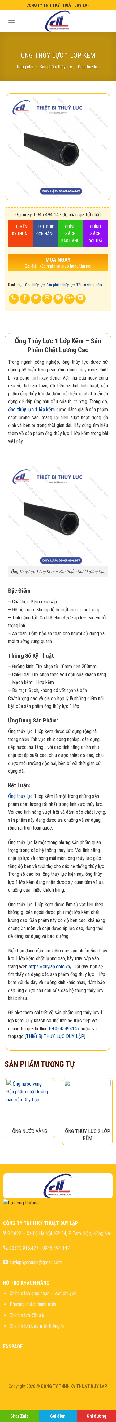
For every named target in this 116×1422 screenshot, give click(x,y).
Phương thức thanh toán (33, 1304)
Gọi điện (58, 1416)
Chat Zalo (19, 1416)
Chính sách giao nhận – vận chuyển (43, 1293)
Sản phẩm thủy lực (56, 66)
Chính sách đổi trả (27, 1315)
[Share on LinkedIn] (80, 299)
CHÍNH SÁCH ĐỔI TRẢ (95, 233)
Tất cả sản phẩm (89, 284)
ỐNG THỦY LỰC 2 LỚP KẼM (87, 1134)
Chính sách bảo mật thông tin (38, 1326)
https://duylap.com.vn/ (50, 967)
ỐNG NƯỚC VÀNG (29, 1131)
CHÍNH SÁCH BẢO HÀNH (70, 233)
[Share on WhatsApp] (14, 299)
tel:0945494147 (64, 1029)
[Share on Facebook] (25, 299)
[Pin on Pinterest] (58, 299)
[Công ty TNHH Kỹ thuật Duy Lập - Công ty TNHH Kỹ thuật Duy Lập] (58, 21)
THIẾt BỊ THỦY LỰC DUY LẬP (55, 1036)
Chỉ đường (96, 1416)
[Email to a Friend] (47, 299)
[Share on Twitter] (36, 299)
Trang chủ (24, 66)
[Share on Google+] (69, 299)
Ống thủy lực (89, 66)
